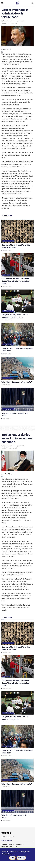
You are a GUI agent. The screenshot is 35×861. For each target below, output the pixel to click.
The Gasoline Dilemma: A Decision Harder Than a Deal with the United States (15, 281)
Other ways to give (6, 846)
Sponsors (4, 844)
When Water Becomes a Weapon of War (17, 382)
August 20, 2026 (6, 286)
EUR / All (21, 858)
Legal (15, 846)
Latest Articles (8, 241)
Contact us (19, 844)
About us (11, 844)
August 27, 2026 (6, 250)
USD (12, 858)
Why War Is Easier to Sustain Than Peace (15, 414)
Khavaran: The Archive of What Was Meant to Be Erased (15, 246)
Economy (6, 274)
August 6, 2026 (6, 384)
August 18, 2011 (20, 21)
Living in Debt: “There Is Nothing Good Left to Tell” (16, 349)
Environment (7, 378)
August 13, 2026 (6, 353)
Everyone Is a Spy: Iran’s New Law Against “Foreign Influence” (15, 315)
